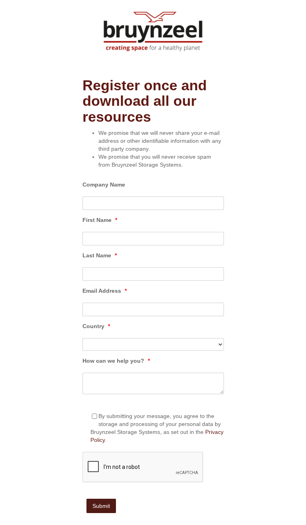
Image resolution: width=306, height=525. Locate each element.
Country (96, 326)
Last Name (99, 255)
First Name (99, 220)
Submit (101, 506)
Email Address (104, 291)
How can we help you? (116, 361)
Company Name (103, 184)
